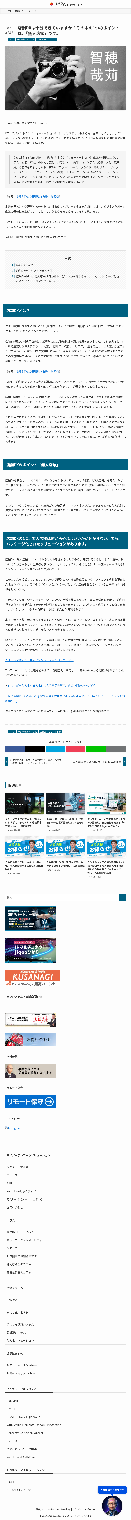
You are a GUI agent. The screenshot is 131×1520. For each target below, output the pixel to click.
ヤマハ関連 (13, 1248)
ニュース (12, 1175)
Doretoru (12, 1300)
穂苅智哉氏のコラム (25, 39)
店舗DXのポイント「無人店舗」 (35, 271)
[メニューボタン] (4, 4)
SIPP (10, 1183)
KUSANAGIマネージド (20, 1490)
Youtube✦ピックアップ (21, 1191)
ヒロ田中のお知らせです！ (23, 1256)
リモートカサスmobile (21, 1373)
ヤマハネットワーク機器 (22, 1449)
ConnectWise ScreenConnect (25, 1433)
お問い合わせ (15, 1207)
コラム (11, 39)
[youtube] (67, 1005)
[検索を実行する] (122, 897)
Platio (10, 1482)
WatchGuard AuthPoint (21, 1457)
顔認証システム (16, 1332)
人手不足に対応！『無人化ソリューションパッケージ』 (39, 660)
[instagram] (63, 1005)
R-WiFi (11, 1409)
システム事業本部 (17, 1167)
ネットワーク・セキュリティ (24, 1240)
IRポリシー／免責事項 (59, 1509)
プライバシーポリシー (84, 1509)
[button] (15, 749)
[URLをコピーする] (116, 749)
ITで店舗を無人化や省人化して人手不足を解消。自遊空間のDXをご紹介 (52, 685)
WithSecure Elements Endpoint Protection (34, 1425)
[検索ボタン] (127, 4)
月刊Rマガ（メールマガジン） (25, 1199)
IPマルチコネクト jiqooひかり (25, 1417)
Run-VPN (12, 1401)
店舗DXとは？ (24, 265)
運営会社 (40, 1509)
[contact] (76, 1005)
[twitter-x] (59, 1005)
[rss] (72, 1005)
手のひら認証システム (20, 1324)
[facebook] (54, 1005)
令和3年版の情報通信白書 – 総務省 (37, 196)
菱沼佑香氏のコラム (19, 1272)
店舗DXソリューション (46, 39)
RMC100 (12, 1441)
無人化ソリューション (20, 1340)
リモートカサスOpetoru (22, 1365)
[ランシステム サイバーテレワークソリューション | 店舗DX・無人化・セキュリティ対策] (65, 4)
